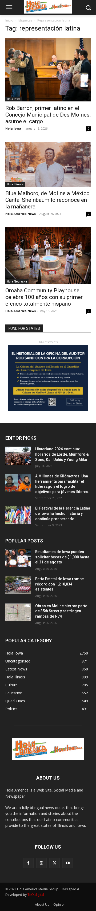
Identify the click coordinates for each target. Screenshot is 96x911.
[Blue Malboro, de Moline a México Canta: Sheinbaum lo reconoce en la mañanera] (48, 164)
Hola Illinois (15, 184)
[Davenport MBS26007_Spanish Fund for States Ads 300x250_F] (48, 409)
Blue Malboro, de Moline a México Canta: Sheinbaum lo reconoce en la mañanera (47, 200)
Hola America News (20, 214)
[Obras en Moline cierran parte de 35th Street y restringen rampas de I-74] (18, 612)
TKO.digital (35, 894)
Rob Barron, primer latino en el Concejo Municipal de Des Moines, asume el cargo (48, 115)
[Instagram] (41, 863)
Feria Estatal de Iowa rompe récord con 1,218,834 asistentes (59, 584)
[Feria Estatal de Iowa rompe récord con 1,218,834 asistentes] (18, 585)
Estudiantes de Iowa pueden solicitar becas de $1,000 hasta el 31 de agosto (62, 557)
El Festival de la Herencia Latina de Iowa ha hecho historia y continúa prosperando (62, 513)
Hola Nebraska (17, 281)
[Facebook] (28, 863)
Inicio (9, 20)
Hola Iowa (13, 99)
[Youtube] (67, 863)
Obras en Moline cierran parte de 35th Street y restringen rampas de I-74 (61, 611)
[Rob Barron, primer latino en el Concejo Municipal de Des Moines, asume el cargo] (48, 69)
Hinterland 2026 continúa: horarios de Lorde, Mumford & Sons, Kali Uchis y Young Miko (62, 454)
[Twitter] (54, 863)
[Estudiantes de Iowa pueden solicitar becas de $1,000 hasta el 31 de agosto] (18, 558)
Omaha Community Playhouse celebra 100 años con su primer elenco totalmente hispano (44, 297)
